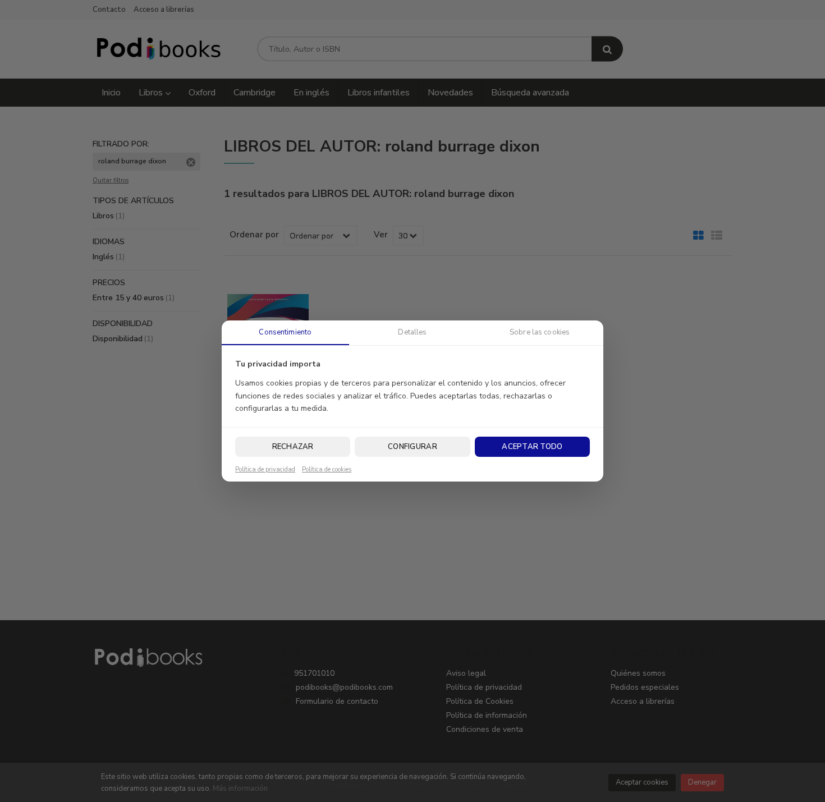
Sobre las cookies (540, 332)
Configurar (412, 447)
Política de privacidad (265, 470)
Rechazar (293, 447)
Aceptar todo (532, 447)
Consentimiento (285, 332)
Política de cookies (326, 470)
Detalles (412, 332)
